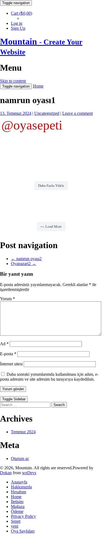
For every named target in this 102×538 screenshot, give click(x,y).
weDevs (29, 472)
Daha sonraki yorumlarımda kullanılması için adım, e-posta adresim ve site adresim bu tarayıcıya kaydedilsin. (49, 376)
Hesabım (18, 491)
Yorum (7, 298)
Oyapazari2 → (23, 263)
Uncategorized (46, 113)
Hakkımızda (21, 487)
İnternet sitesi (11, 364)
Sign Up (18, 28)
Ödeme (17, 511)
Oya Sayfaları (23, 531)
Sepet (15, 521)
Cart (21, 13)
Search (59, 405)
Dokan (6, 472)
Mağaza (17, 506)
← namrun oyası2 (26, 258)
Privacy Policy (23, 516)
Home (38, 86)
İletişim (17, 501)
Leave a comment (77, 113)
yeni (14, 526)
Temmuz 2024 (23, 431)
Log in (16, 23)
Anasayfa (19, 482)
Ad (4, 343)
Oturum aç (20, 458)
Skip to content (13, 81)
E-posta (8, 353)
